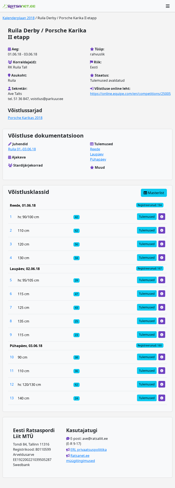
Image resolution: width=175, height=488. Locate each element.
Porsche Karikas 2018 (25, 117)
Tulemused (147, 217)
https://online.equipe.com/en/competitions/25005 (130, 93)
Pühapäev (98, 159)
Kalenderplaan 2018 (19, 18)
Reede (95, 149)
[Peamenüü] (167, 6)
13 (12, 398)
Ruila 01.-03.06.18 (22, 149)
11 (12, 370)
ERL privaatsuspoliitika (88, 449)
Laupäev (97, 154)
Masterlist (155, 192)
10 (12, 357)
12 (12, 384)
